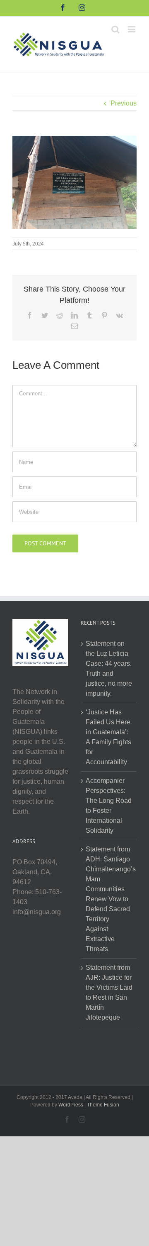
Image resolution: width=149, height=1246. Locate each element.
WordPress (70, 1105)
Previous (124, 103)
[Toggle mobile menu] (132, 29)
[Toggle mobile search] (115, 29)
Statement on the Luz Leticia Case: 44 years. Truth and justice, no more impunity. (109, 668)
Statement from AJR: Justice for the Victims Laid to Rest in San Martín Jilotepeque (109, 992)
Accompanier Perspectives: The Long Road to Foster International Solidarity (109, 805)
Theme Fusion (103, 1105)
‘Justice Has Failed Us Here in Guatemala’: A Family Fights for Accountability (108, 737)
